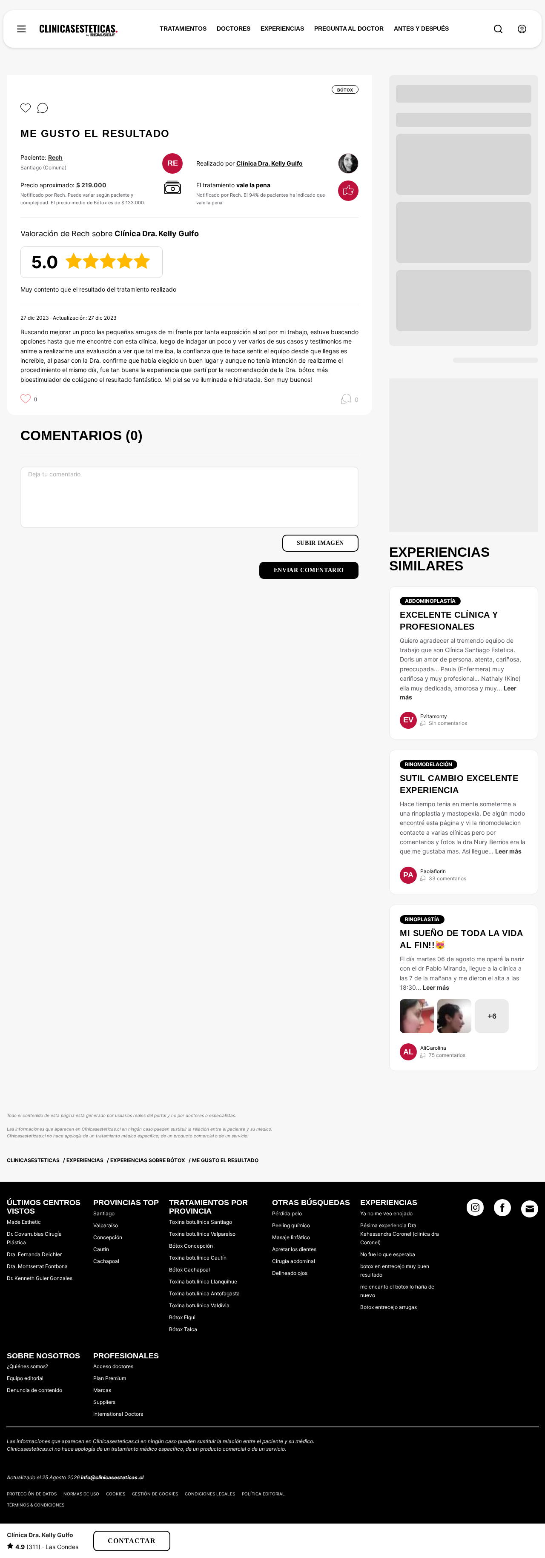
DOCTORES (233, 28)
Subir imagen (320, 543)
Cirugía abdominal (293, 1261)
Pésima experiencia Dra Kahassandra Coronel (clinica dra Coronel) (399, 1234)
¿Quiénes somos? (27, 1366)
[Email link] (529, 1208)
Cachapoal (106, 1261)
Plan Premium (109, 1378)
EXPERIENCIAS (282, 28)
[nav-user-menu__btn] (522, 29)
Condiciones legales (210, 1493)
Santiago (104, 1213)
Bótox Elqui (182, 1317)
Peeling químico (291, 1225)
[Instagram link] (475, 1210)
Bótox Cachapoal (189, 1269)
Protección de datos (32, 1493)
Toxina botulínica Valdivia (199, 1305)
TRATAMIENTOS (183, 28)
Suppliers (104, 1402)
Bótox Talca (183, 1329)
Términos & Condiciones (35, 1504)
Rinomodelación (428, 764)
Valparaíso (105, 1225)
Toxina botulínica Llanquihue (203, 1281)
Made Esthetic (24, 1222)
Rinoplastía (422, 919)
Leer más (508, 851)
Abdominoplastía (430, 601)
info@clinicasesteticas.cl (112, 1477)
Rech (55, 157)
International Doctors (118, 1414)
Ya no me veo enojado (386, 1213)
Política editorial (263, 1493)
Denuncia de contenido (34, 1390)
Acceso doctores (113, 1366)
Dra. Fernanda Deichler (34, 1254)
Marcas (102, 1390)
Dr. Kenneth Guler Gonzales (39, 1278)
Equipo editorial (25, 1378)
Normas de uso (81, 1493)
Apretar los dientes (294, 1249)
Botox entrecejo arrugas (388, 1307)
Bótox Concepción (191, 1246)
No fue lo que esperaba (387, 1254)
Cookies (115, 1493)
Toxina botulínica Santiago (200, 1222)
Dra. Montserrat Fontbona (37, 1266)
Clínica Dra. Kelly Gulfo (269, 163)
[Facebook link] (502, 1210)
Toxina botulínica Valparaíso (202, 1234)
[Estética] (79, 31)
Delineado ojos (289, 1273)
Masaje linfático (291, 1237)
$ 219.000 (91, 185)
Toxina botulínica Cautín (198, 1257)
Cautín (101, 1249)
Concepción (107, 1237)
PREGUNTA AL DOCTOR (349, 28)
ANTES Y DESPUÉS (421, 28)
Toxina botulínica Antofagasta (204, 1293)
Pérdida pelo (287, 1213)
